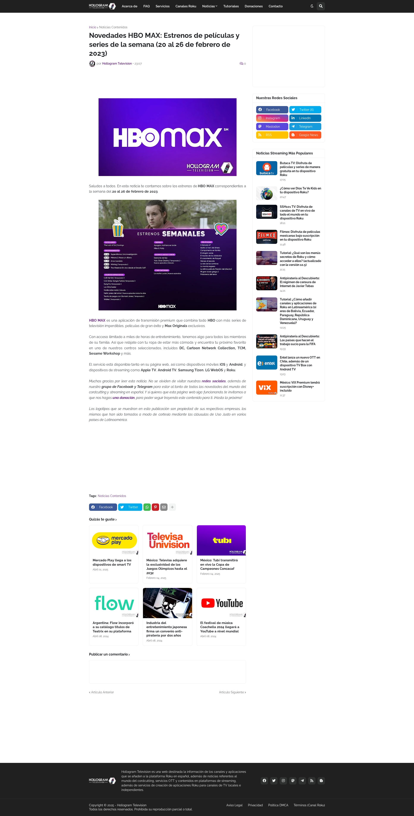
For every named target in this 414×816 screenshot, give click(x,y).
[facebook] (264, 780)
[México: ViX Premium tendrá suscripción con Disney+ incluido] (266, 388)
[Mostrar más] (172, 507)
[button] (312, 6)
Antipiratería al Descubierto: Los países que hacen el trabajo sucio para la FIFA (300, 340)
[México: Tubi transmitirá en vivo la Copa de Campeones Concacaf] (221, 540)
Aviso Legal (234, 805)
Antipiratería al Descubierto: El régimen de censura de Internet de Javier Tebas (300, 282)
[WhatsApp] (147, 507)
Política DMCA (278, 805)
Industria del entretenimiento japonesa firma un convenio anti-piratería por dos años (166, 629)
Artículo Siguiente (231, 692)
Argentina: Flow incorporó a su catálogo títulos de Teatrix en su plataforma (113, 627)
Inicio (92, 27)
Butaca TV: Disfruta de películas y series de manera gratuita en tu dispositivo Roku (300, 169)
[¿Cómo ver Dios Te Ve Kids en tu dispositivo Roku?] (266, 193)
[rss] (311, 780)
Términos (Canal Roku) (309, 805)
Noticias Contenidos (113, 27)
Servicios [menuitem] (162, 6)
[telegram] (302, 780)
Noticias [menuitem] (208, 6)
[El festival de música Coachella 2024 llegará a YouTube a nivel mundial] (221, 603)
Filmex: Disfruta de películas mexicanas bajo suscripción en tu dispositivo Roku (300, 235)
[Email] (164, 507)
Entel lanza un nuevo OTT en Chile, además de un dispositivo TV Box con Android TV (300, 363)
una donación (124, 398)
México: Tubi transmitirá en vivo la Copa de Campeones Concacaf (219, 564)
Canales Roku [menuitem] (186, 6)
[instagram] (283, 780)
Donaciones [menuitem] (254, 6)
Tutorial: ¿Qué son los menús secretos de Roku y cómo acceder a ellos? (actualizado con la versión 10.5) (300, 259)
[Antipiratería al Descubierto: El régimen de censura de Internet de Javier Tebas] (266, 283)
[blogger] (321, 780)
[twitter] (274, 780)
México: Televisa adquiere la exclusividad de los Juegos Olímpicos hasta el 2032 (166, 566)
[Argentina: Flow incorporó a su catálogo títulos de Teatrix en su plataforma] (113, 603)
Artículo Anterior (102, 692)
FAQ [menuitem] (146, 6)
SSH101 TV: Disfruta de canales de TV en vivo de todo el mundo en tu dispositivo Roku (297, 212)
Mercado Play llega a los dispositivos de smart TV (112, 562)
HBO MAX (97, 320)
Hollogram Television (131, 805)
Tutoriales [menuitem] (231, 6)
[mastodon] (292, 780)
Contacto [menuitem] (276, 6)
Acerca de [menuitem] (129, 6)
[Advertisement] (167, 82)
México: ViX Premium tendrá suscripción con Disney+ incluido (300, 386)
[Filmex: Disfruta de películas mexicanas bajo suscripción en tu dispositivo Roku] (266, 237)
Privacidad (255, 805)
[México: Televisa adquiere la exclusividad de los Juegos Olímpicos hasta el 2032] (167, 540)
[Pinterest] (155, 507)
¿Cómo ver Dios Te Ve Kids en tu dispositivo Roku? (300, 190)
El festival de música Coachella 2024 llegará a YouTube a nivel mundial (219, 627)
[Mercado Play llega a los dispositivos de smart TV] (113, 540)
